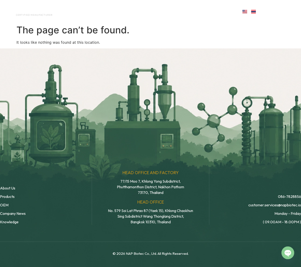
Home (74, 11)
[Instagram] (285, 11)
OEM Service (129, 11)
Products (161, 11)
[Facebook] (265, 11)
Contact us (217, 11)
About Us (98, 11)
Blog (185, 11)
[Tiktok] (295, 11)
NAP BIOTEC (26, 10)
